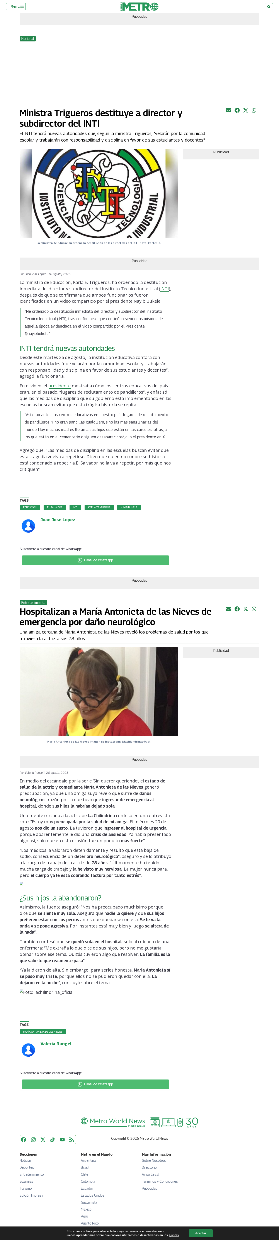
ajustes (174, 1235)
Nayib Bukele (129, 507)
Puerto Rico (90, 1223)
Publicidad (149, 1188)
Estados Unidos (92, 1195)
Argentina (88, 1160)
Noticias (26, 1160)
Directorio (149, 1167)
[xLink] (245, 111)
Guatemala (89, 1202)
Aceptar (200, 1233)
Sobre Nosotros (154, 1160)
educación (30, 507)
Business (26, 1181)
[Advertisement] (139, 75)
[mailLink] (228, 111)
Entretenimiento (32, 1174)
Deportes (27, 1167)
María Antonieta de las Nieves (42, 1031)
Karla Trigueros (99, 507)
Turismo (26, 1188)
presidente (59, 386)
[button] (17, 6)
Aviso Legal (150, 1174)
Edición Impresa (31, 1195)
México (86, 1209)
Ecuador (87, 1188)
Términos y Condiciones (160, 1181)
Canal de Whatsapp (98, 560)
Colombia (88, 1181)
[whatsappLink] (254, 111)
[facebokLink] (237, 111)
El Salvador (55, 507)
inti (75, 507)
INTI (164, 289)
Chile (84, 1174)
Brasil (85, 1167)
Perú (84, 1216)
